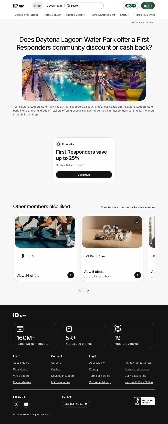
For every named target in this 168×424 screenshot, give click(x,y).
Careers (56, 362)
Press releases (22, 382)
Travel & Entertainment (103, 14)
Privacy (93, 369)
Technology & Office (144, 14)
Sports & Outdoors (75, 14)
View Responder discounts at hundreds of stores (128, 207)
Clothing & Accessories (26, 14)
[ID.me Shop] (20, 6)
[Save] (70, 221)
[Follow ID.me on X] (16, 404)
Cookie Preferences (137, 369)
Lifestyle (124, 14)
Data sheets (20, 369)
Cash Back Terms (135, 375)
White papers (21, 375)
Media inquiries (60, 382)
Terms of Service (99, 375)
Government (54, 5)
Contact (56, 369)
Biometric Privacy (100, 382)
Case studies (21, 362)
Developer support (62, 375)
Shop (37, 5)
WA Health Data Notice (139, 382)
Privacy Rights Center (138, 362)
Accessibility (97, 362)
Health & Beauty (52, 14)
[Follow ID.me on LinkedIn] (26, 404)
